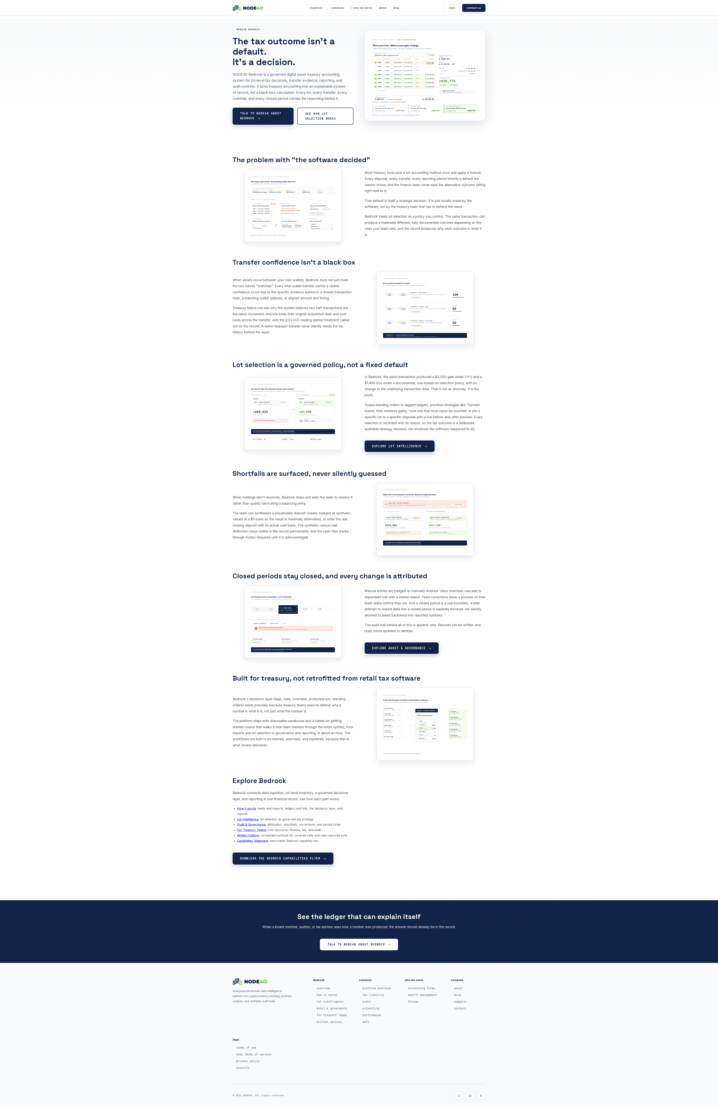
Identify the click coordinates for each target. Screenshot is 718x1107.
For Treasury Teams (251, 830)
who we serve (362, 8)
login (452, 7)
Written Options (248, 835)
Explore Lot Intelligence (396, 446)
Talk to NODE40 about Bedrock (260, 115)
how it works (327, 995)
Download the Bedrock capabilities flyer (280, 858)
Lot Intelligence (248, 819)
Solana (413, 1002)
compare (460, 1002)
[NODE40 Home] (248, 8)
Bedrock (316, 8)
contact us (474, 7)
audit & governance (332, 1008)
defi (365, 1022)
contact (460, 1008)
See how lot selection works (320, 116)
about (382, 8)
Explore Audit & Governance (399, 648)
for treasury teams (332, 1015)
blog (396, 8)
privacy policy (248, 1061)
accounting (370, 1008)
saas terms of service (253, 1054)
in (470, 1095)
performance (371, 1015)
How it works (246, 808)
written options (329, 1022)
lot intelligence (330, 1002)
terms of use (246, 1048)
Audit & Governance (251, 824)
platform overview (376, 988)
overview (323, 988)
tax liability (373, 995)
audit (366, 1002)
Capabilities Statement (252, 841)
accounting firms (421, 988)
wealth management (422, 995)
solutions (338, 8)
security (242, 1068)
